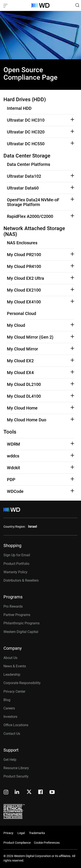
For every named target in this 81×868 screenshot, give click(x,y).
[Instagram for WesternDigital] (6, 792)
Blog (6, 700)
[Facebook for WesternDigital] (40, 792)
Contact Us (11, 734)
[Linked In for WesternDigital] (17, 792)
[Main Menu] (6, 5)
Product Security (16, 776)
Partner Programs (16, 615)
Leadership (11, 674)
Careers (9, 708)
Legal (21, 833)
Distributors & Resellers (21, 580)
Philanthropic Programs (21, 623)
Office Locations (15, 725)
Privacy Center (14, 691)
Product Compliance (17, 842)
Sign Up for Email (16, 555)
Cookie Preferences (47, 842)
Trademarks (37, 833)
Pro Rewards (13, 606)
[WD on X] (29, 792)
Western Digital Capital (20, 632)
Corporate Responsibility (22, 683)
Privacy (8, 833)
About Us (10, 658)
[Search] (77, 5)
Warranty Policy (15, 572)
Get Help (9, 760)
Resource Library (16, 768)
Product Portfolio (16, 564)
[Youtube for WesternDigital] (52, 792)
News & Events (14, 666)
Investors (10, 717)
